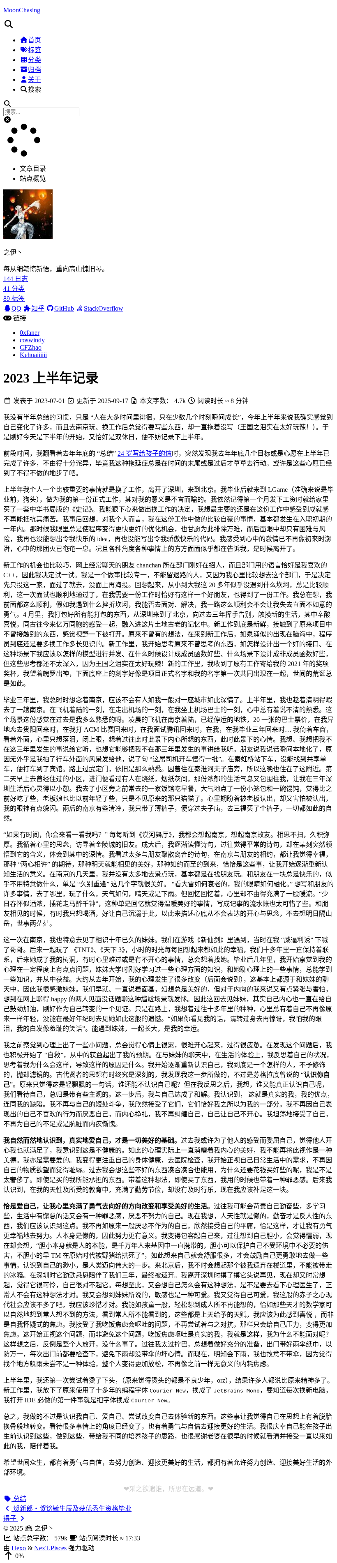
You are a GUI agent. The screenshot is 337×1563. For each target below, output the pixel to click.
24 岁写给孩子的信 (145, 453)
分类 (34, 59)
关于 (34, 79)
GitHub (64, 308)
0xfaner (29, 332)
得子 (10, 1518)
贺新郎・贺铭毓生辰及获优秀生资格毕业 (72, 1508)
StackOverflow (103, 308)
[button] (168, 24)
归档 (34, 69)
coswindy (32, 340)
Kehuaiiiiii (33, 354)
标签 (34, 49)
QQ (16, 308)
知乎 (37, 308)
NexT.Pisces (50, 1548)
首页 (34, 40)
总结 (19, 1498)
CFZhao (31, 347)
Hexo (19, 1548)
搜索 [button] (34, 89)
